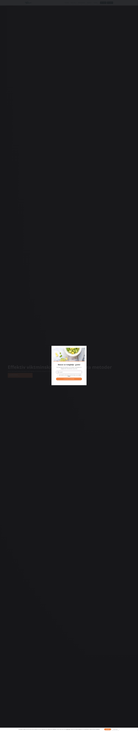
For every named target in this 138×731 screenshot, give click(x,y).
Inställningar (115, 729)
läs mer (69, 376)
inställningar (68, 729)
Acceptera (107, 729)
